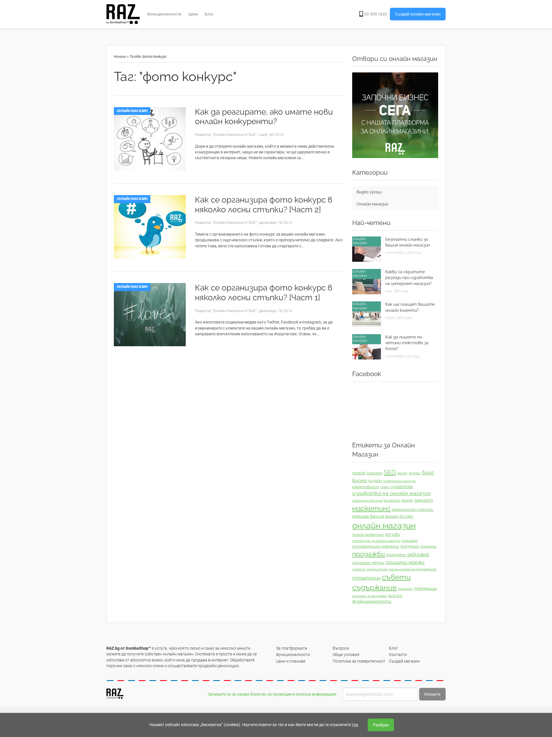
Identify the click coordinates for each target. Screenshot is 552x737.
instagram (375, 473)
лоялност (423, 500)
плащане (409, 540)
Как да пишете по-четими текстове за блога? (406, 343)
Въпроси (341, 648)
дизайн (375, 480)
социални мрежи (404, 562)
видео (359, 480)
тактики (405, 588)
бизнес (415, 473)
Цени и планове (290, 661)
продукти (396, 555)
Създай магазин (404, 661)
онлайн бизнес (399, 516)
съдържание (374, 587)
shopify (402, 473)
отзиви (392, 534)
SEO (390, 472)
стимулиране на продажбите (412, 569)
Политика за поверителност (359, 661)
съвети (396, 577)
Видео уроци (369, 192)
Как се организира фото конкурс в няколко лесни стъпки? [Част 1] (263, 292)
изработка (402, 486)
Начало (120, 57)
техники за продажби (369, 596)
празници (409, 546)
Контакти (398, 654)
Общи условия (346, 654)
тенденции (425, 588)
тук (355, 724)
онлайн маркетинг (368, 535)
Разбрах (381, 725)
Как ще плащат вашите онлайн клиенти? (410, 307)
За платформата (291, 648)
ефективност (365, 487)
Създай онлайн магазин (417, 14)
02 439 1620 (376, 14)
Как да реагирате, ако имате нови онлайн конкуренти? (264, 116)
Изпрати (432, 694)
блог (428, 472)
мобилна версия (368, 516)
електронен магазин (399, 481)
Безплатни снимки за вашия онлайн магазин (407, 242)
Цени (193, 14)
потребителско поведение (375, 546)
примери (428, 546)
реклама (418, 554)
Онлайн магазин (132, 111)
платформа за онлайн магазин (376, 540)
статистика (377, 569)
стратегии (366, 578)
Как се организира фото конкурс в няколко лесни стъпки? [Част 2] (263, 204)
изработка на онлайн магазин (391, 493)
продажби (368, 554)
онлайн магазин (384, 525)
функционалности (371, 601)
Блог (209, 14)
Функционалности (164, 14)
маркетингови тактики (412, 510)
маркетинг (371, 508)
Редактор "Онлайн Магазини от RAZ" (226, 134)
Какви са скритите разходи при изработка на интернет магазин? (409, 278)
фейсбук (395, 596)
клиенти (392, 500)
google (358, 473)
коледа (407, 501)
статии (358, 569)
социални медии (368, 562)
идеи (385, 487)
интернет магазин (367, 500)
